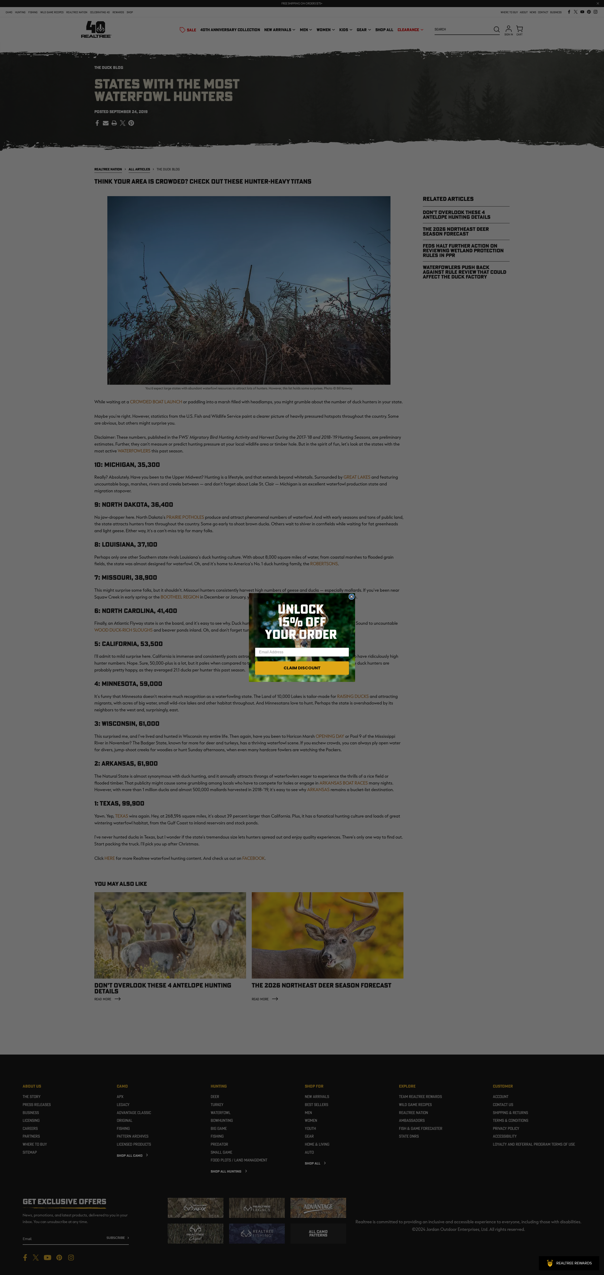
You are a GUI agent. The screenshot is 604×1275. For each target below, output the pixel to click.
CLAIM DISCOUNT (302, 668)
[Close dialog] (351, 596)
